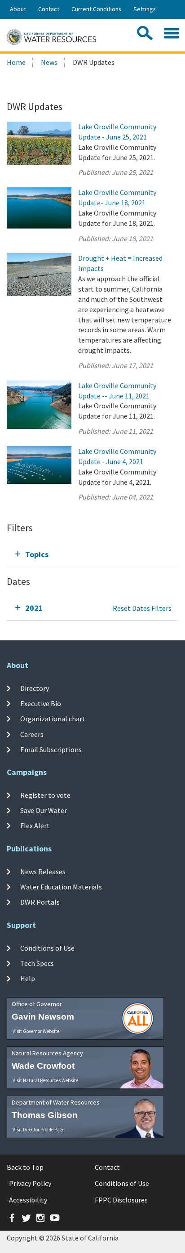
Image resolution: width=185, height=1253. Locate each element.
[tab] (92, 554)
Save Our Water (43, 810)
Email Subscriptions (51, 749)
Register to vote (45, 795)
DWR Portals (40, 901)
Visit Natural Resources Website (45, 1080)
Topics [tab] (36, 554)
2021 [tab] (34, 608)
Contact (48, 9)
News (49, 62)
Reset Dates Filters (142, 608)
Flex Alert (35, 825)
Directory (34, 688)
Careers (32, 734)
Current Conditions (96, 9)
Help (27, 978)
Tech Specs (37, 963)
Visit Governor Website (36, 1031)
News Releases (43, 871)
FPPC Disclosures (121, 1199)
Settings (144, 9)
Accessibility (28, 1199)
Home (16, 62)
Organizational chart (52, 718)
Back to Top (25, 1167)
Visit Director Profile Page (38, 1129)
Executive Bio (40, 703)
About (18, 9)
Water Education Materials (61, 886)
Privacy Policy (30, 1183)
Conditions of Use (47, 948)
